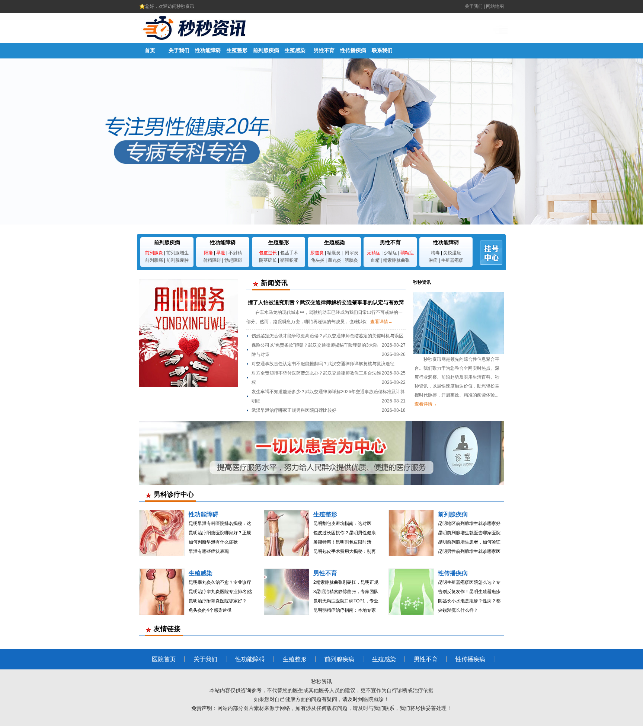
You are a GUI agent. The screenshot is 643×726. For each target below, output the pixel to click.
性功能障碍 (208, 50)
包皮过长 (268, 252)
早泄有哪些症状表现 (209, 551)
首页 (150, 50)
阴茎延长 (268, 260)
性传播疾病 (353, 50)
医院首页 (164, 659)
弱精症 (407, 252)
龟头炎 (317, 260)
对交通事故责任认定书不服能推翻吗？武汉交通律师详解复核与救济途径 (323, 363)
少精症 (390, 252)
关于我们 (474, 6)
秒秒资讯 (321, 681)
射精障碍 (212, 260)
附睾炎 (351, 252)
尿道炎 (317, 252)
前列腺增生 (177, 252)
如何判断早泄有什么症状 (213, 542)
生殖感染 (295, 50)
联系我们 (382, 50)
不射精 (235, 252)
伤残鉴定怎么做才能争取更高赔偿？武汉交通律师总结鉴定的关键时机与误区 (327, 335)
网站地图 (495, 6)
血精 (375, 260)
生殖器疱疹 (452, 260)
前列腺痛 (154, 260)
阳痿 (208, 252)
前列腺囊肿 (177, 260)
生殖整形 (237, 50)
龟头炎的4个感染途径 (210, 610)
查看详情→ (381, 321)
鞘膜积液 (289, 260)
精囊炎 (333, 252)
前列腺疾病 (266, 50)
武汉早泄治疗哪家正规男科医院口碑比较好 (294, 410)
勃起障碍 (233, 260)
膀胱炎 (351, 260)
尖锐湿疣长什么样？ (458, 610)
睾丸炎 (334, 260)
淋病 (433, 260)
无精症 (373, 252)
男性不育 (324, 50)
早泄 (220, 252)
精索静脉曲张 (396, 260)
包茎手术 (289, 252)
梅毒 (435, 252)
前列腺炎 (154, 252)
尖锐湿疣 (452, 252)
